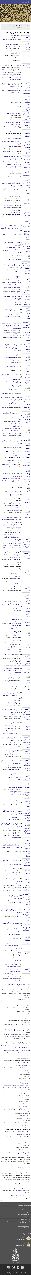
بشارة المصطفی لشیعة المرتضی (10, 654)
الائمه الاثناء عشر (15, 35)
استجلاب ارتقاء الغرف (13, 460)
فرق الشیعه (26, 1134)
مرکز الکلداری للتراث (16, 126)
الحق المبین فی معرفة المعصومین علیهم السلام (14, 786)
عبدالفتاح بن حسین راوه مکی (11, 635)
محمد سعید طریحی (7, 207)
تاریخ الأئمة (16, 586)
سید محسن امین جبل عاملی (11, 104)
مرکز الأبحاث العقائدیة (16, 189)
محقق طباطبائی (14, 423)
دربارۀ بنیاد (27, 1212)
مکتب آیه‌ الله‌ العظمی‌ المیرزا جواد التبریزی (12, 534)
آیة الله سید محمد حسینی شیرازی (10, 257)
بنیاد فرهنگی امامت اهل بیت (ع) (14, 804)
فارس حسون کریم (10, 176)
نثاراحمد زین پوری (7, 670)
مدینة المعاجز (15, 868)
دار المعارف (18, 967)
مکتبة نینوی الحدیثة (16, 626)
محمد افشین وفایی (8, 1085)
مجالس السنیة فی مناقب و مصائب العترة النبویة (13, 101)
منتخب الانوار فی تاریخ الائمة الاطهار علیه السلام (12, 739)
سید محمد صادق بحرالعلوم (15, 628)
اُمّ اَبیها (18, 948)
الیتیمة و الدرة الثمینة (13, 171)
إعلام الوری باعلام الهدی (12, 750)
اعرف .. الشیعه (15, 255)
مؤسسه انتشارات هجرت (15, 574)
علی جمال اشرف (14, 436)
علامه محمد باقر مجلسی (12, 314)
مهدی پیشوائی (14, 646)
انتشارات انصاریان (16, 673)
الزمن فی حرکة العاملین (13, 113)
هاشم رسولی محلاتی (14, 292)
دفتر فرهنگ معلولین (20, 1063)
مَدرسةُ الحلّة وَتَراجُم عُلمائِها (22, 1196)
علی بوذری (15, 700)
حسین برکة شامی (13, 117)
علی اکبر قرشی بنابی (13, 688)
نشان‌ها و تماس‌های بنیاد (24, 1214)
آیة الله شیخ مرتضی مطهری (11, 445)
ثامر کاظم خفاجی (5, 393)
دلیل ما (18, 77)
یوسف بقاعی (15, 360)
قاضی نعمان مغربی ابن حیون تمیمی (10, 278)
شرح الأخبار (16, 276)
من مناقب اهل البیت (14, 196)
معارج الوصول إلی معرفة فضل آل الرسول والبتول (12, 812)
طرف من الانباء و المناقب (13, 122)
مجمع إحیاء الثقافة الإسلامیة (14, 348)
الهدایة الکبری (15, 487)
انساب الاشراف (15, 960)
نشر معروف (17, 864)
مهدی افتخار (15, 945)
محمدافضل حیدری (17, 672)
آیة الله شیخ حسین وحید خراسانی (9, 792)
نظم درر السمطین (15, 131)
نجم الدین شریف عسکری (12, 765)
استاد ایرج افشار (21, 1085)
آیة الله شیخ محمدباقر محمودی (9, 731)
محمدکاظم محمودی (10, 819)
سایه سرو (26, 1093)
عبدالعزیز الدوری (11, 969)
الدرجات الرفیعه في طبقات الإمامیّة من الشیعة (17, 1030)
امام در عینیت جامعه (13, 366)
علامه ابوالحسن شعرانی (16, 505)
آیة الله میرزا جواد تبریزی (12, 527)
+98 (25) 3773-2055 (23, 1226)
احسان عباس (18, 969)
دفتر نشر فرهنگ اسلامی (15, 457)
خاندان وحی (16, 686)
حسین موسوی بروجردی (7, 382)
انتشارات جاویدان (16, 578)
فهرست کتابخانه (25, 1210)
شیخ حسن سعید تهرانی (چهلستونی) (10, 478)
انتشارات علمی (17, 503)
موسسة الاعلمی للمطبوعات (14, 174)
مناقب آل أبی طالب (13, 355)
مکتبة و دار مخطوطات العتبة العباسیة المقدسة (11, 381)
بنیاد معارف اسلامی (16, 90)
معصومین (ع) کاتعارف (12, 668)
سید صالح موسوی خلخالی (13, 941)
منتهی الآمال (15, 562)
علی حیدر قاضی (14, 670)
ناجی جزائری (17, 271)
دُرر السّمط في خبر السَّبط (13, 44)
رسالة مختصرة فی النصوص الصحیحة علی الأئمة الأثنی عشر (12, 523)
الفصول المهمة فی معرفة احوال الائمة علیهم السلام (11, 711)
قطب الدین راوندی (13, 212)
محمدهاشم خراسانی (13, 501)
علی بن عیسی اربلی (13, 289)
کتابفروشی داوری (16, 250)
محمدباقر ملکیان (22, 1150)
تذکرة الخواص (15, 619)
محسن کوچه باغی (7, 830)
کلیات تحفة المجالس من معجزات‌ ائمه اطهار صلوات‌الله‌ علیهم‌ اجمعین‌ (11, 228)
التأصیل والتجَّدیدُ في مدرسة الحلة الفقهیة (18, 1153)
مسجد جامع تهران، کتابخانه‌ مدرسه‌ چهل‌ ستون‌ (11, 480)
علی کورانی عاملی (13, 791)
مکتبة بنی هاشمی (16, 291)
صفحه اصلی (26, 26)
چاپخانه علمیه (17, 362)
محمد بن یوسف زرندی (12, 136)
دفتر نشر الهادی (17, 559)
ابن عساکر (15, 160)
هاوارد (16, 515)
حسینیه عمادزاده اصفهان (14, 337)
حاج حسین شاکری (13, 557)
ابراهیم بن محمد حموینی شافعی (11, 728)
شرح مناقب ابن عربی (14, 934)
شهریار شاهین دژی (9, 1088)
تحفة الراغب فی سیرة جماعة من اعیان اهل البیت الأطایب (11, 398)
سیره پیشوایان (15, 640)
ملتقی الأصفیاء (15, 632)
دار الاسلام (18, 118)
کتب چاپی (14, 26)
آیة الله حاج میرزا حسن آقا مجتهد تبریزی (18, 1173)
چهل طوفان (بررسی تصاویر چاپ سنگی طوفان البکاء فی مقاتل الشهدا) (11, 695)
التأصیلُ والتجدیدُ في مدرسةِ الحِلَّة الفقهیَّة (18, 984)
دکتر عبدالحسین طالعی (8, 1131)
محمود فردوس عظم (14, 978)
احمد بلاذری (14, 962)
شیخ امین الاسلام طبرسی (12, 752)
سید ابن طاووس (14, 124)
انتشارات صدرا (17, 447)
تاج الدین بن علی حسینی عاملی (11, 928)
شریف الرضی (17, 39)
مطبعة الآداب (17, 259)
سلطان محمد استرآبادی (12, 232)
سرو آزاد (26, 1107)
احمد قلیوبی (14, 402)
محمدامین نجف (14, 914)
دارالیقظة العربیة (17, 976)
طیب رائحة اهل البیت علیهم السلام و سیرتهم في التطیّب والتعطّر (11, 846)
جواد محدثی (14, 862)
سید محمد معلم (15, 837)
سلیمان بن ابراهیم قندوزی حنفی (11, 428)
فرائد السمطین (15, 722)
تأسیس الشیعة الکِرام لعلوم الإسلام (20, 1050)
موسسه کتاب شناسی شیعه (8, 1045)
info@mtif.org (24, 1228)
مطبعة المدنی (17, 637)
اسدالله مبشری (15, 455)
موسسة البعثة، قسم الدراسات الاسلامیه (12, 929)
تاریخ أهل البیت (15, 53)
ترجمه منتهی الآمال (14, 678)
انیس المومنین (15, 773)
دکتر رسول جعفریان (13, 883)
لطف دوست (26, 1058)
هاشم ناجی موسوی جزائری (11, 269)
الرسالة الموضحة (15, 386)
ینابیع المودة (16, 426)
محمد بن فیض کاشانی (13, 146)
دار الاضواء (18, 358)
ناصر (19, 304)
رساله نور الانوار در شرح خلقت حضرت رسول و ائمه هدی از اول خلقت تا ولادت (12, 326)
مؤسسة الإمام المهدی (16, 214)
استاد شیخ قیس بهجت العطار (8, 127)
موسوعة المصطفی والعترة (12, 552)
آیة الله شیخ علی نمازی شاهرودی (10, 330)
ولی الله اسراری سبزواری (12, 608)
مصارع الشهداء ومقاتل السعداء (10, 345)
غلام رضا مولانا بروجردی (16, 91)
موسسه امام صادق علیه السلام (14, 647)
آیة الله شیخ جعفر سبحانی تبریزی (18, 1190)
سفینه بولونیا (25, 1065)
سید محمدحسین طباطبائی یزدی (11, 900)
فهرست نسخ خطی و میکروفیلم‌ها (21, 1207)
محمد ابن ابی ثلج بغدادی (12, 588)
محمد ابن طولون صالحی (12, 37)
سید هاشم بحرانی (13, 88)
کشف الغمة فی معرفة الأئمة (12, 287)
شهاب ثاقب (26, 1118)
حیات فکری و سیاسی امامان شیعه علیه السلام (12, 880)
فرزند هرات (26, 1005)
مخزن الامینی (17, 138)
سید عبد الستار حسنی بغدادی (20, 1047)
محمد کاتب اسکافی (13, 742)
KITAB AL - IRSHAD (13, 510)
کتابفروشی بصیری (16, 430)
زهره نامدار (22, 1116)
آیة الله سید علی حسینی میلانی (11, 188)
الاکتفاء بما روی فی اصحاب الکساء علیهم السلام (13, 157)
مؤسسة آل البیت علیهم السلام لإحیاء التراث (11, 72)
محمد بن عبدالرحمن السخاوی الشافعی (9, 464)
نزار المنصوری (15, 467)
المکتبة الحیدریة (17, 665)
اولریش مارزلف (9, 705)
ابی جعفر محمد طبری (12, 656)
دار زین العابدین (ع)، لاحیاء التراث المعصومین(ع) (11, 69)
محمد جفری (14, 203)
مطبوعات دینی (17, 943)
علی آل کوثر (11, 350)
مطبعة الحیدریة (17, 623)
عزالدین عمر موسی (10, 49)
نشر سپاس (18, 902)
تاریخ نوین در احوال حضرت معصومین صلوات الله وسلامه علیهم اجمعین (11, 604)
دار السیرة (18, 794)
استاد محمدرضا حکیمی (12, 368)
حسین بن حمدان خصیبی (12, 489)
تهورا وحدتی (18, 705)
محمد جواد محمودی (22, 1045)
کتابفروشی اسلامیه (16, 234)
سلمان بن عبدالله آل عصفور (11, 347)
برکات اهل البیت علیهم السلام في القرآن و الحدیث (12, 266)
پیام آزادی (18, 955)
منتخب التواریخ (14, 494)
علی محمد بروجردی (21, 1131)
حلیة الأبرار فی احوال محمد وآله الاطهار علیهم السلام (12, 85)
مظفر (16, 388)
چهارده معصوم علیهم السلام (11, 860)
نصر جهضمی (15, 63)
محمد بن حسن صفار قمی (12, 828)
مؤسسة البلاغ (17, 421)
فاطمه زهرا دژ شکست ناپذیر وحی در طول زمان (12, 474)
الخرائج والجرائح (15, 210)
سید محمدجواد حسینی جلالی (15, 167)
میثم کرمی (22, 1104)
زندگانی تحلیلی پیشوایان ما (11, 451)
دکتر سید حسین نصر (6, 519)
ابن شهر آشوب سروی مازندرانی (10, 357)
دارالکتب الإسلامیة (16, 689)
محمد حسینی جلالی (10, 284)
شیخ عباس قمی (14, 573)
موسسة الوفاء (9, 205)
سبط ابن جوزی (14, 621)
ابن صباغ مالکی (14, 714)
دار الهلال (18, 916)
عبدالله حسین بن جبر (13, 541)
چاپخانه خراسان (18, 333)
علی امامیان (6, 316)
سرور (19, 316)
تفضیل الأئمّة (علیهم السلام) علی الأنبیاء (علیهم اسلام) (11, 184)
